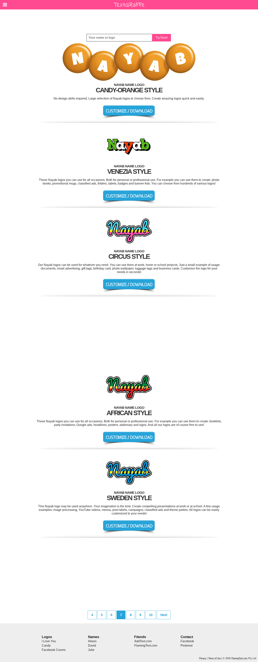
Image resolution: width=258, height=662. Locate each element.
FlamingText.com (145, 645)
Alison (92, 641)
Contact (187, 637)
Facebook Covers (54, 649)
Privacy (202, 658)
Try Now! (162, 37)
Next (163, 615)
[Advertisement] (130, 18)
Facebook (187, 641)
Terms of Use (214, 658)
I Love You (49, 641)
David (92, 645)
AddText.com (143, 641)
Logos (47, 637)
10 (150, 615)
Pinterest (186, 645)
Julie (91, 649)
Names (93, 637)
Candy (46, 645)
